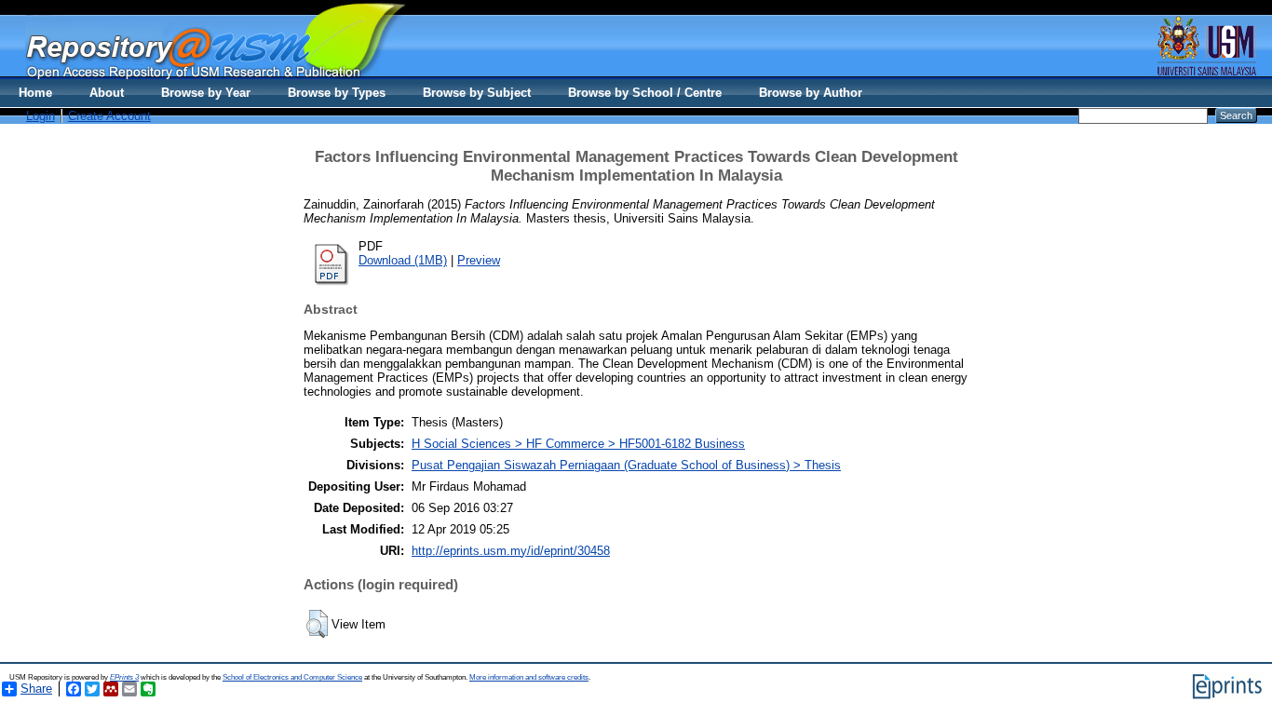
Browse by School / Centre (645, 93)
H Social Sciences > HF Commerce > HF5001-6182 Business (578, 444)
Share (36, 689)
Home (35, 93)
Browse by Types (337, 93)
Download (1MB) (403, 260)
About (106, 93)
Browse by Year (205, 93)
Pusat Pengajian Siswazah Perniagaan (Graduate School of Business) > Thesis (626, 465)
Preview (478, 260)
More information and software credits (529, 677)
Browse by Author (810, 93)
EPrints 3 (124, 677)
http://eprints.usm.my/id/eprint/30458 (511, 551)
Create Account (109, 116)
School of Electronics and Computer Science (292, 677)
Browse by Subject (477, 93)
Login (40, 116)
